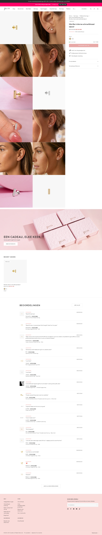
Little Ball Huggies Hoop (30, 387)
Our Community (21, 513)
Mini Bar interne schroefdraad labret (12, 284)
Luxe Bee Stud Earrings (30, 421)
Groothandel (21, 521)
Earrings (76, 16)
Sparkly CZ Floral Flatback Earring (33, 317)
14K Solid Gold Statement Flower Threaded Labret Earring (38, 433)
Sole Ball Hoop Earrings (30, 376)
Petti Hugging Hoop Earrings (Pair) (33, 364)
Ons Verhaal (21, 501)
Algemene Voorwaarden (37, 532)
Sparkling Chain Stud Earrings (32, 353)
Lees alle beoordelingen (51, 486)
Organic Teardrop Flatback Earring (33, 342)
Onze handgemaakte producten (21, 505)
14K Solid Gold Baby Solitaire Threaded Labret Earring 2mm (38, 398)
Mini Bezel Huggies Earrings (31, 329)
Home (70, 16)
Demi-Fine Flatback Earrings (76, 17)
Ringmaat (6, 515)
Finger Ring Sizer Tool (30, 410)
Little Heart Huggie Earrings (31, 455)
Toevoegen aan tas (83, 45)
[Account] (94, 8)
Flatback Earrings (84, 16)
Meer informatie (10, 244)
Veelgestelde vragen (8, 501)
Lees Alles (77, 305)
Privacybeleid (27, 532)
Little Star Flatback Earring (31, 444)
